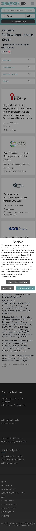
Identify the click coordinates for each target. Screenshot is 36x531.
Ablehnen (7, 288)
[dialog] (18, 265)
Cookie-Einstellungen (18, 282)
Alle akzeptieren (25, 288)
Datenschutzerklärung (9, 276)
